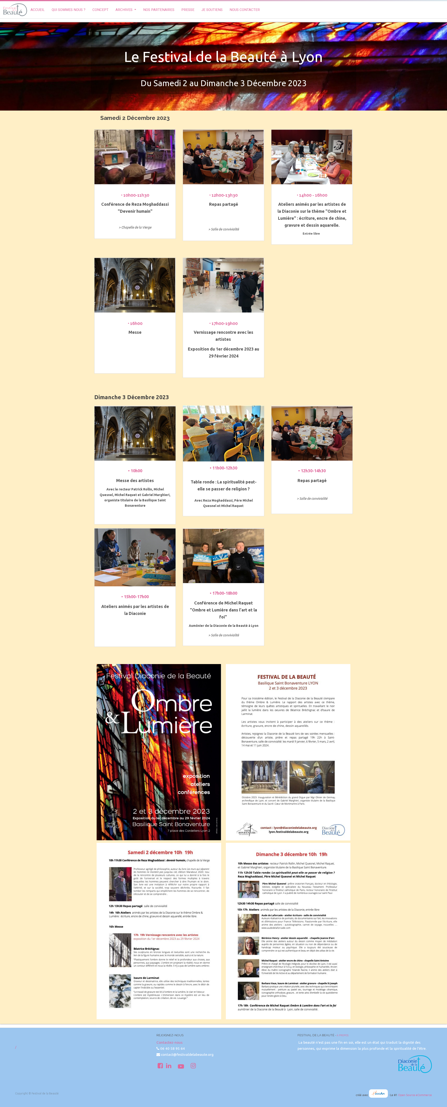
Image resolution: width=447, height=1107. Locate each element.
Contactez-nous (169, 1042)
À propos (343, 1035)
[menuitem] (37, 9)
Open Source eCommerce (415, 1095)
